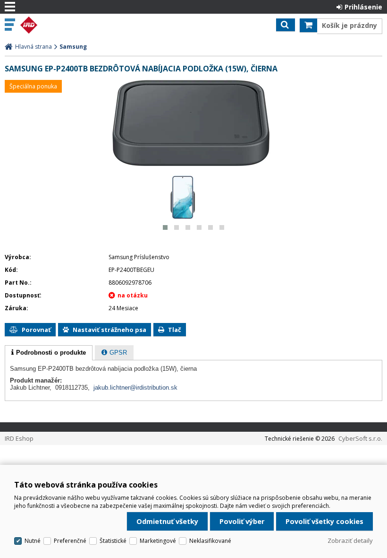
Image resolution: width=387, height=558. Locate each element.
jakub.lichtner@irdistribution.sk (135, 387)
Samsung (73, 47)
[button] (165, 227)
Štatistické (113, 541)
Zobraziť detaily (350, 540)
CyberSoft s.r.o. (360, 438)
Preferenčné (70, 541)
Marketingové (158, 541)
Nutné (33, 541)
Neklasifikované (210, 541)
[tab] (49, 352)
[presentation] (48, 353)
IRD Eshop (48, 25)
